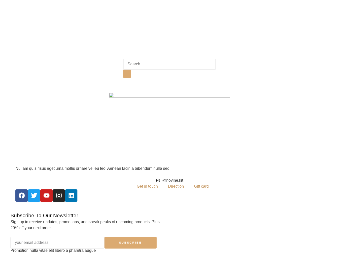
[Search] (127, 74)
